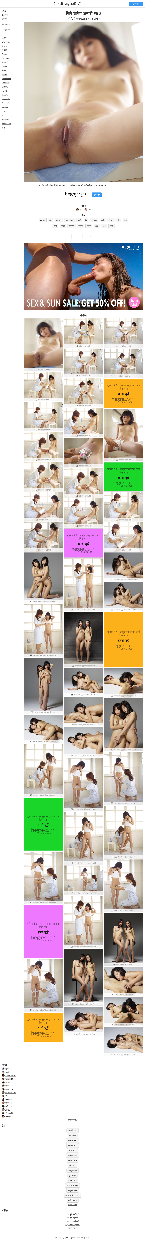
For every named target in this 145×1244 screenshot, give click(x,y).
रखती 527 (9, 1072)
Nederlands (6, 78)
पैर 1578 (72, 1165)
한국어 (4, 111)
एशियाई (111, 220)
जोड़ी (102, 220)
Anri (81, 209)
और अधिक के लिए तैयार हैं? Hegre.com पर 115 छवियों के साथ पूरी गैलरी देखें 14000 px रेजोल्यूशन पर (72, 185)
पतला (63, 225)
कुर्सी (79, 220)
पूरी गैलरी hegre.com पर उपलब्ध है (83, 18)
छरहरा (81, 225)
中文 (3, 115)
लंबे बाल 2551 (72, 1140)
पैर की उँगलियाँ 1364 (72, 1195)
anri (96, 225)
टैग (5, 18)
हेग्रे (67, 3)
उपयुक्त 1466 (72, 1190)
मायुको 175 (9, 1079)
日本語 (4, 50)
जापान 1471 (72, 1180)
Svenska (5, 58)
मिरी (89, 209)
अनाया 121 (9, 1099)
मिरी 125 (8, 1096)
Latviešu (5, 82)
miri (104, 225)
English (5, 46)
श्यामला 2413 (72, 1145)
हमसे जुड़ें (136, 3)
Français (5, 119)
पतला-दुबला (70, 220)
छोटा (55, 225)
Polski (4, 91)
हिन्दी (3, 127)
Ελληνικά (6, 42)
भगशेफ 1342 (72, 1200)
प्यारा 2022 (72, 1150)
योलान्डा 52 (9, 1113)
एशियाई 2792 (72, 1130)
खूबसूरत (59, 220)
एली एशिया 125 (10, 1092)
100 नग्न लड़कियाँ (72, 1221)
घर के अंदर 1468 (72, 1185)
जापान (89, 225)
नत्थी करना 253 (10, 1075)
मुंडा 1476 (72, 1175)
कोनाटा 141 (9, 1089)
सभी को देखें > (72, 1119)
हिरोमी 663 (9, 1068)
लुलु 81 (7, 1109)
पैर (86, 220)
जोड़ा (111, 225)
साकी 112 (8, 1102)
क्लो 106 (8, 1106)
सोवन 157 (9, 1085)
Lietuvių (5, 86)
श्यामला (42, 220)
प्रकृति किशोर (72, 1228)
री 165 (7, 1082)
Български (6, 123)
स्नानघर (71, 225)
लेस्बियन (94, 220)
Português (6, 103)
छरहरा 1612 (72, 1160)
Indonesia (6, 99)
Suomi (4, 37)
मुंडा (50, 220)
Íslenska (5, 70)
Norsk (4, 62)
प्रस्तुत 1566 (72, 1170)
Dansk (4, 66)
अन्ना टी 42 (9, 1116)
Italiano (5, 107)
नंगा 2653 (72, 1135)
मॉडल (6, 14)
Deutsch (5, 54)
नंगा (119, 220)
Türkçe (4, 74)
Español (5, 95)
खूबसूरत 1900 (72, 1155)
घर (5, 10)
